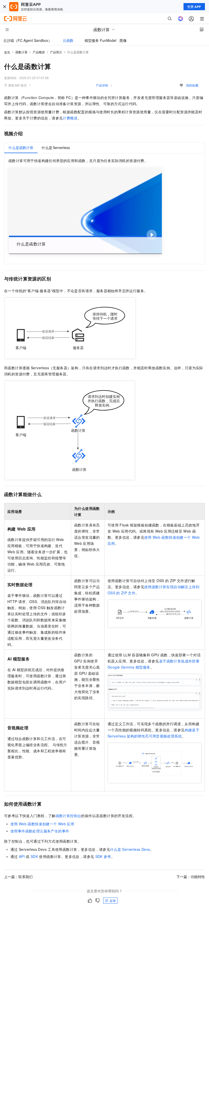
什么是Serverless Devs (130, 849)
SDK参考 (103, 856)
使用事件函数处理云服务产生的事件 (39, 830)
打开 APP (194, 6)
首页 (7, 52)
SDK (34, 856)
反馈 (113, 900)
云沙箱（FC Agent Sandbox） (27, 40)
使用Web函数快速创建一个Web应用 (42, 823)
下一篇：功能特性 (190, 876)
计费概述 (70, 117)
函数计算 (21, 52)
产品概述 (39, 52)
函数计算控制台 (68, 815)
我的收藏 (192, 85)
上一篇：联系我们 (18, 876)
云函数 (68, 40)
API (22, 856)
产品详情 (102, 85)
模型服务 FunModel (100, 40)
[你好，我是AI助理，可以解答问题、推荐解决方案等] (180, 18)
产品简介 (56, 52)
